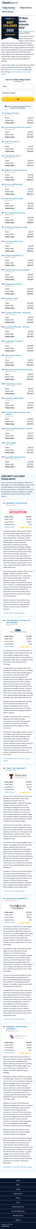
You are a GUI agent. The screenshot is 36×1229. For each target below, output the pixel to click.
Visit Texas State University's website (14, 1019)
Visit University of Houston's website (14, 613)
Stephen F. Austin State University (16, 170)
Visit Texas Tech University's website (14, 891)
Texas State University (12, 156)
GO (18, 99)
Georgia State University (13, 284)
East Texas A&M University (14, 184)
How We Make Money (18, 1211)
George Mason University (13, 341)
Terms (18, 1202)
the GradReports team (27, 31)
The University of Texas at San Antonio (18, 127)
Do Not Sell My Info (18, 1207)
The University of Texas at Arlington (17, 270)
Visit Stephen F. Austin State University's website (17, 1167)
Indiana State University (14, 384)
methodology (14, 69)
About (18, 1180)
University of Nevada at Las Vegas (16, 227)
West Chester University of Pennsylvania (19, 370)
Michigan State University (13, 256)
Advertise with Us (18, 1215)
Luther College (10, 443)
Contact (18, 1189)
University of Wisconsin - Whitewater (17, 313)
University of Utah (11, 298)
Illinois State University (13, 355)
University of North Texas (14, 241)
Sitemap (18, 1220)
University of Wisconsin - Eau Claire (17, 327)
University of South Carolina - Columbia (19, 429)
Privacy (18, 1198)
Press (18, 1185)
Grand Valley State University (15, 457)
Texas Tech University (12, 142)
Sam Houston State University (15, 213)
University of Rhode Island (14, 398)
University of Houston (11, 113)
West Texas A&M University (14, 199)
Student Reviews (9, 527)
